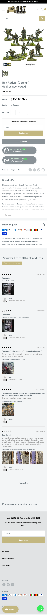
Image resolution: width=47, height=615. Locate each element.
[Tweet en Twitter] (38, 169)
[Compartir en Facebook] (30, 169)
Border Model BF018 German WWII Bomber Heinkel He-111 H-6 (20, 449)
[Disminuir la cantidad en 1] (13, 112)
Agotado (23, 142)
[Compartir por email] (43, 169)
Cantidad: (5, 112)
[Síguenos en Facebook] (3, 584)
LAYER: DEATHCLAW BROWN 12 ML (15, 401)
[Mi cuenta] (38, 10)
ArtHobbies (6, 92)
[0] (42, 10)
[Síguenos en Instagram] (8, 584)
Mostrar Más (23, 483)
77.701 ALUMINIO (10, 280)
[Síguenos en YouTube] (12, 584)
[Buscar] (42, 18)
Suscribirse (23, 540)
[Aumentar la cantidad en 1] (25, 112)
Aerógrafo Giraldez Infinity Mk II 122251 (15, 359)
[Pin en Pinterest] (34, 169)
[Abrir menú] (3, 10)
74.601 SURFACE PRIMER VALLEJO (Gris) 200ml (17, 317)
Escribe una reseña (12, 263)
